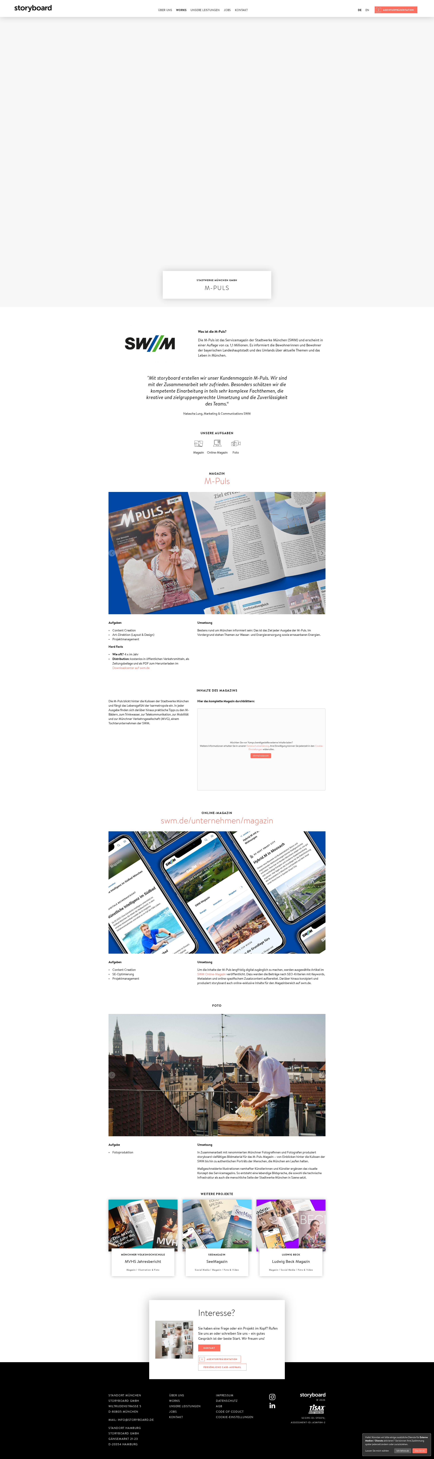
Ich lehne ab (403, 1450)
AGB (219, 1406)
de (359, 10)
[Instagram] (272, 1397)
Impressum (224, 1395)
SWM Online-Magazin (211, 974)
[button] (111, 553)
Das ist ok (420, 1450)
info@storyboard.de (136, 1420)
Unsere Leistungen (205, 10)
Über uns (165, 10)
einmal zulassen (261, 755)
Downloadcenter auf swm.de (131, 668)
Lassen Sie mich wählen (377, 1450)
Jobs (227, 10)
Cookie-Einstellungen (234, 1417)
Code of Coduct (230, 1411)
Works (181, 10)
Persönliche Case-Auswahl (222, 1367)
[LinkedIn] (272, 1405)
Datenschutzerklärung (257, 745)
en (367, 10)
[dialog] (397, 1445)
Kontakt (241, 10)
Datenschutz (227, 1401)
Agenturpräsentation (398, 9)
